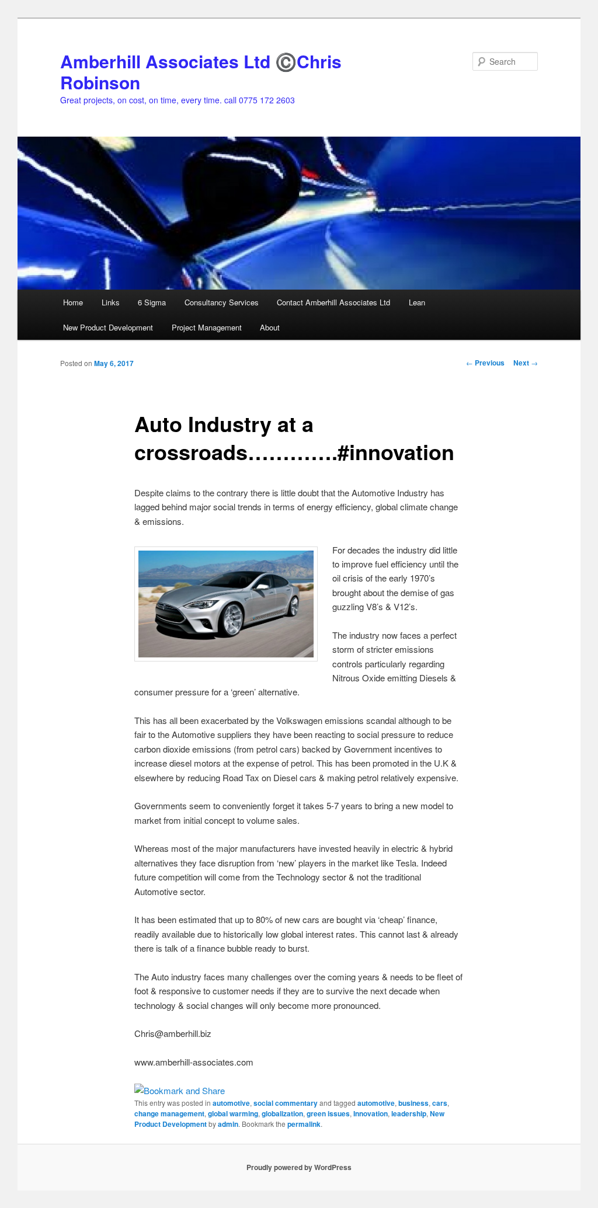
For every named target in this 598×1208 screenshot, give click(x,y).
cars (439, 1103)
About (270, 327)
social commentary (285, 1103)
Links (111, 302)
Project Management (207, 327)
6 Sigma (152, 302)
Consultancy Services (222, 302)
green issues (328, 1113)
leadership (408, 1113)
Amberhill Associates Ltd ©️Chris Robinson (201, 71)
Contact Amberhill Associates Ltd (333, 302)
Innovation (370, 1113)
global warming (233, 1113)
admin (228, 1124)
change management (169, 1113)
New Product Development (108, 327)
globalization (282, 1113)
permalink (304, 1124)
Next (525, 362)
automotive (231, 1103)
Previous (485, 362)
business (413, 1103)
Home (73, 302)
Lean (417, 302)
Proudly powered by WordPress (299, 1167)
